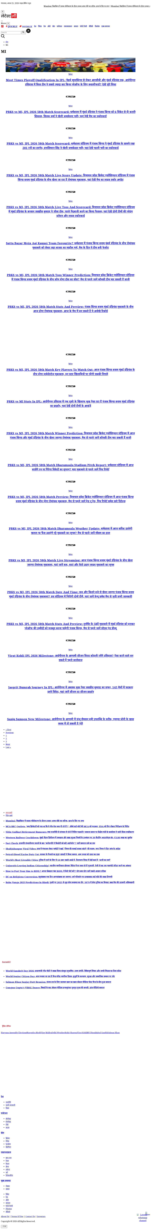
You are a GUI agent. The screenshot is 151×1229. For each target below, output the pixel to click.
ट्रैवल (7, 1161)
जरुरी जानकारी (10, 1105)
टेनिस (7, 1141)
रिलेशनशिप (9, 1175)
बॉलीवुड (8, 1119)
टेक (45, 26)
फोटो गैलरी (83, 26)
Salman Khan (114, 1033)
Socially (27, 26)
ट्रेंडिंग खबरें (9, 815)
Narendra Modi (34, 1033)
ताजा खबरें (9, 813)
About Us (5, 1216)
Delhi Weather (58, 1033)
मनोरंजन (59, 26)
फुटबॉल (8, 1144)
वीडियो (91, 26)
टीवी (7, 1124)
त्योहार (8, 1169)
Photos (9, 1209)
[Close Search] (28, 31)
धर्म (7, 1172)
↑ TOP (4, 1226)
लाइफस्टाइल (68, 26)
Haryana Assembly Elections (14, 1033)
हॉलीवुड (8, 1121)
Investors (41, 1216)
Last (8, 747)
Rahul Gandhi (102, 1033)
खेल (53, 26)
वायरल (76, 26)
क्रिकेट (71, 74)
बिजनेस (97, 26)
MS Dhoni (91, 1033)
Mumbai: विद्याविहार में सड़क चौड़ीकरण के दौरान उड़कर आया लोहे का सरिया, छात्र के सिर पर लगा (54, 6)
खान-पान (8, 1158)
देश (35, 26)
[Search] (23, 32)
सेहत (7, 1166)
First (8, 730)
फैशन (7, 1163)
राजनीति (8, 1102)
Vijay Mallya (46, 1033)
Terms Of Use (17, 1216)
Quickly (12, 27)
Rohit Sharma (71, 1033)
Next (8, 744)
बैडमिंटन (8, 1147)
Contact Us (30, 1216)
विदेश (40, 26)
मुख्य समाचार (105, 26)
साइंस (7, 1189)
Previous (10, 733)
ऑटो (49, 26)
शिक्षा (7, 1108)
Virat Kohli (82, 1033)
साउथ (7, 1127)
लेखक (8, 1186)
